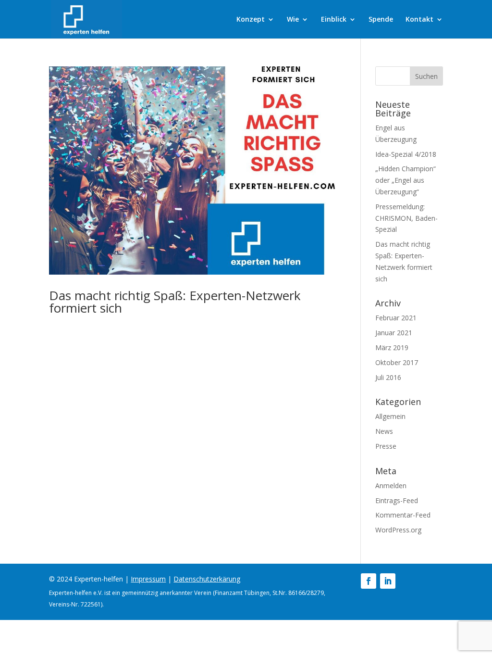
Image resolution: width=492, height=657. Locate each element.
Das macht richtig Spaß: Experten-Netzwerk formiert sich (175, 301)
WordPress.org (398, 529)
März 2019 (391, 347)
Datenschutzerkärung (206, 578)
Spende (381, 20)
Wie (293, 20)
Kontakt (419, 20)
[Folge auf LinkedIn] (387, 581)
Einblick (333, 20)
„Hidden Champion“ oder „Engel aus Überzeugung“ (405, 180)
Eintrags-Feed (396, 500)
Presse (385, 446)
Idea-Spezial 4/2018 (405, 154)
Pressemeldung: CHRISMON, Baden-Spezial (406, 218)
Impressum (148, 578)
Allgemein (390, 416)
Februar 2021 (396, 317)
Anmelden (390, 485)
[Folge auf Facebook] (368, 581)
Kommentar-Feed (402, 514)
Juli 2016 (388, 377)
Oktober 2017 (396, 362)
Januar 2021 (393, 332)
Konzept (250, 20)
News (384, 431)
